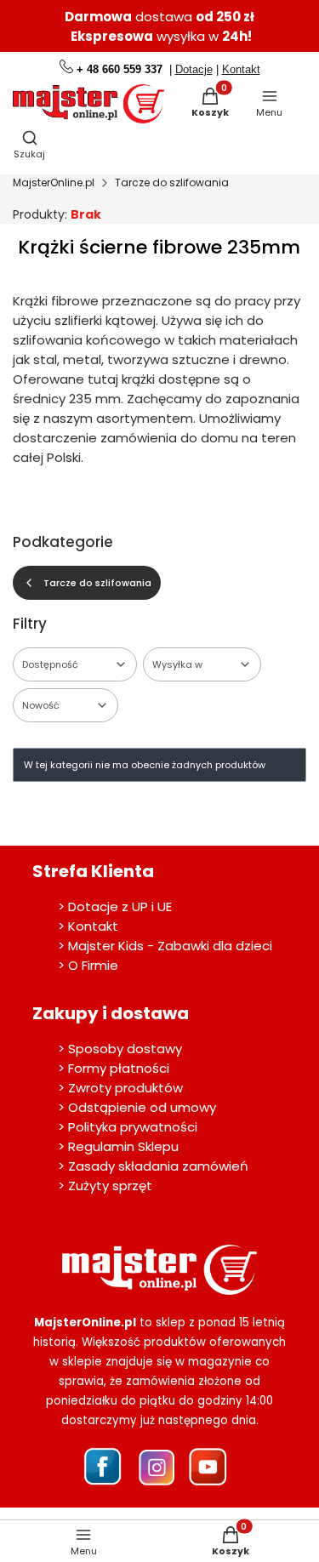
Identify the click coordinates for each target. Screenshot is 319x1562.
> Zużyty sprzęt (105, 1185)
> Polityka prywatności (127, 1127)
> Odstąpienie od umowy (137, 1107)
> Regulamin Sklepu (118, 1146)
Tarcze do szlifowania (172, 182)
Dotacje (194, 69)
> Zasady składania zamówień (153, 1166)
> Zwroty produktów (120, 1088)
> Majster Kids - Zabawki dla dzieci (165, 946)
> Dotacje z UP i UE (115, 906)
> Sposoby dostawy (120, 1048)
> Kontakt (88, 926)
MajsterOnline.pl (53, 182)
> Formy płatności (113, 1068)
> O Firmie (88, 965)
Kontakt (241, 69)
